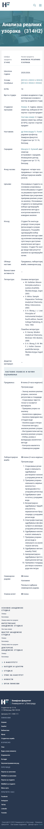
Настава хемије (7, 629)
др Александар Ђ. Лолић (31, 132)
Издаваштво (5, 755)
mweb (40, 824)
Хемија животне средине (10, 620)
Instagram (4, 800)
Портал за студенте (8, 780)
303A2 (38, 83)
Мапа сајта (5, 788)
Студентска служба (7, 738)
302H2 (31, 80)
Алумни (3, 722)
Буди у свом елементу (8, 751)
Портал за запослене (8, 772)
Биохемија (5, 617)
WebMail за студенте (8, 784)
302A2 (31, 83)
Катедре (4, 759)
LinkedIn (4, 809)
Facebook (4, 796)
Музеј (3, 734)
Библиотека (5, 730)
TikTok (3, 804)
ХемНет (3, 726)
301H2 (24, 80)
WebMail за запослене (8, 776)
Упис (2, 747)
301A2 (24, 83)
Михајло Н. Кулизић (29, 149)
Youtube (4, 813)
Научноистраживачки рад (10, 763)
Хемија (4, 613)
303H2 (39, 80)
